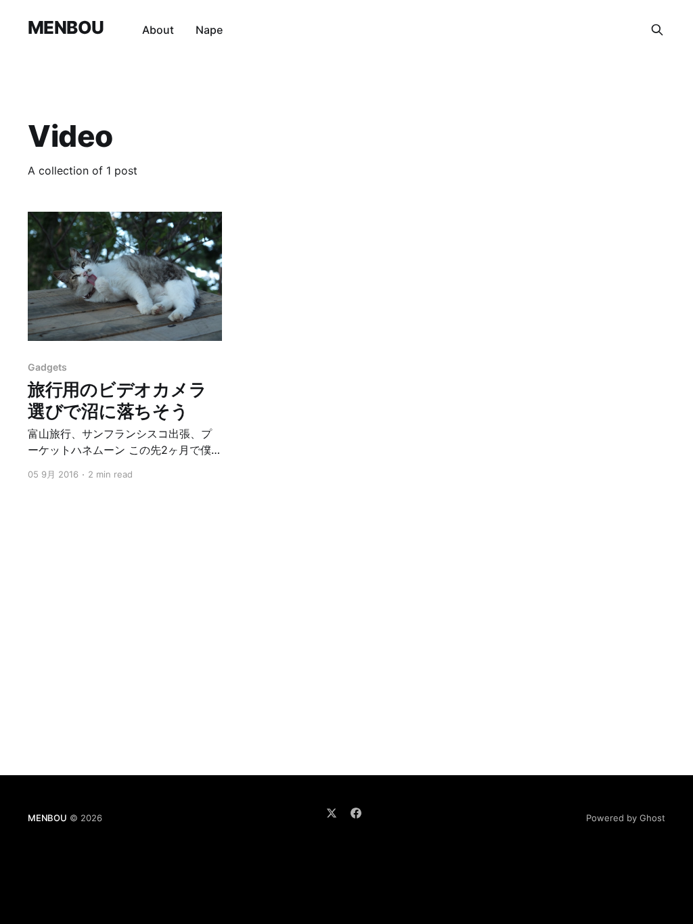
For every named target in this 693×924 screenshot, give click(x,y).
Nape (209, 30)
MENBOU (66, 28)
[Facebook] (356, 813)
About (158, 30)
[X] (331, 813)
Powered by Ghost (625, 817)
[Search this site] (657, 30)
